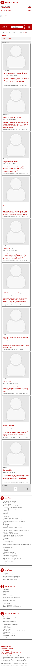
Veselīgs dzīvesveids (12, 613)
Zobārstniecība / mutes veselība (11, 563)
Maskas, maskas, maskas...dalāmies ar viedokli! (15, 338)
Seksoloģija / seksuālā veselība (10, 555)
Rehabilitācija (10, 586)
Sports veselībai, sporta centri (10, 605)
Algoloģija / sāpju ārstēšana (9, 502)
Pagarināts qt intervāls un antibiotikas (15, 73)
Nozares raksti (5, 9)
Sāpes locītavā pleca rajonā (12, 117)
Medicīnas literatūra (8, 532)
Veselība (9, 38)
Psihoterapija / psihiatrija (9, 552)
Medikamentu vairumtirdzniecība (11, 578)
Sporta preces (6, 603)
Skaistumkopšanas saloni (9, 600)
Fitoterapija (6, 516)
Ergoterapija (6, 591)
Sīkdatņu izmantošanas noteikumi (11, 652)
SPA (4, 602)
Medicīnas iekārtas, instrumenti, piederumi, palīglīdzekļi (16, 530)
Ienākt (24, 32)
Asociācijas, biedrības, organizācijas (12, 616)
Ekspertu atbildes (6, 10)
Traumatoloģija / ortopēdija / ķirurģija (12, 558)
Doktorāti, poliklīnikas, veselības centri (12, 507)
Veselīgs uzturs (7, 637)
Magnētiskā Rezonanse (10, 161)
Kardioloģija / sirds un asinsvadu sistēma (13, 526)
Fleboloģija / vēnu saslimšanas (10, 518)
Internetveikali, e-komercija (9, 621)
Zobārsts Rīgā (8, 470)
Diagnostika (6, 510)
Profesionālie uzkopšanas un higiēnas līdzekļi (14, 630)
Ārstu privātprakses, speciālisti (10, 505)
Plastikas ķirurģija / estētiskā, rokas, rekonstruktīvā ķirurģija (17, 544)
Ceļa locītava (8, 249)
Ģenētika (5, 522)
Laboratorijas (6, 529)
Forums (3, 38)
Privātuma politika (6, 653)
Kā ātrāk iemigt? (8, 426)
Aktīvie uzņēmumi (5, 7)
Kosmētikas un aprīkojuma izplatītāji (12, 597)
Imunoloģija (6, 524)
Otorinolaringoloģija (8, 541)
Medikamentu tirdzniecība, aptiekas (11, 576)
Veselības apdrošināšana (9, 635)
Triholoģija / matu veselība (9, 560)
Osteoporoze (6, 539)
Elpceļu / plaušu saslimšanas (10, 512)
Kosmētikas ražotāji (8, 595)
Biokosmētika (6, 618)
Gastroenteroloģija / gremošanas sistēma (13, 519)
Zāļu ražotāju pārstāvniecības (10, 579)
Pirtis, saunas (6, 599)
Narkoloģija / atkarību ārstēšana (10, 533)
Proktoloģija (6, 549)
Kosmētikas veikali (7, 623)
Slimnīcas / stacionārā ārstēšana (11, 557)
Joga (4, 594)
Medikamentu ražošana (8, 574)
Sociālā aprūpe (6, 632)
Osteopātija (6, 538)
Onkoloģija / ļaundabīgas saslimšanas (12, 536)
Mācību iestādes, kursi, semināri (10, 624)
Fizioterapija (6, 592)
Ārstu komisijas (7, 504)
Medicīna (8, 498)
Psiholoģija (5, 550)
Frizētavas (5, 620)
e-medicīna (5, 513)
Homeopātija (6, 573)
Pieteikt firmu (5, 650)
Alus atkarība (8, 381)
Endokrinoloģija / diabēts (9, 515)
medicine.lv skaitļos (12, 2)
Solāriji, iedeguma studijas (9, 633)
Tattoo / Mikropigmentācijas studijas (12, 606)
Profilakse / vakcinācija (8, 547)
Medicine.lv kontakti (6, 646)
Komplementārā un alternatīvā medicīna (12, 527)
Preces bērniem (7, 627)
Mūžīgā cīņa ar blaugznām (12, 293)
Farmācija (8, 570)
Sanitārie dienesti (7, 629)
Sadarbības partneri (7, 649)
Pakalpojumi (6, 626)
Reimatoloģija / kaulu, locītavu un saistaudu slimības (15, 553)
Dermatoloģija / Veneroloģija (10, 509)
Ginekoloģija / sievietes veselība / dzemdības (14, 521)
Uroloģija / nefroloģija (8, 561)
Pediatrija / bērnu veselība (9, 543)
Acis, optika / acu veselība (9, 501)
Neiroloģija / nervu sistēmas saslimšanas (13, 535)
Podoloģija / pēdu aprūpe (9, 546)
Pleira (5, 206)
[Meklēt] (24, 27)
